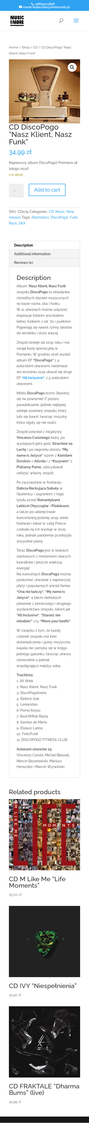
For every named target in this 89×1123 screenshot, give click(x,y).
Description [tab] (23, 245)
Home (13, 47)
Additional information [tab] (32, 254)
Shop (26, 47)
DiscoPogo (59, 217)
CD (35, 47)
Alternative (40, 217)
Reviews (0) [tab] (23, 263)
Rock (13, 223)
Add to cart (47, 190)
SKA (22, 223)
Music (60, 212)
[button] (72, 67)
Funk (74, 217)
